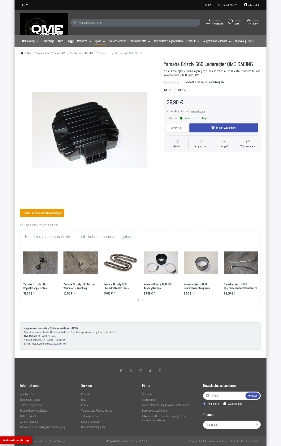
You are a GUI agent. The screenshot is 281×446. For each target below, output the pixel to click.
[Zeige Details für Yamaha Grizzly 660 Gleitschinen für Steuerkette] (241, 263)
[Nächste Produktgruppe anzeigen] (257, 274)
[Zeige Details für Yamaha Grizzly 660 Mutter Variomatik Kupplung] (80, 263)
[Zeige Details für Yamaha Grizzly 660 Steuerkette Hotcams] (121, 263)
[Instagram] (140, 371)
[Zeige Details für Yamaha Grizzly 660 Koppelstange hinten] (40, 263)
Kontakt (209, 4)
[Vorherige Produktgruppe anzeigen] (23, 274)
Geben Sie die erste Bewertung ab (204, 82)
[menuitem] (30, 41)
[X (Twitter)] (131, 371)
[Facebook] (121, 371)
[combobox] (25, 5)
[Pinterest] (160, 371)
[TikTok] (150, 371)
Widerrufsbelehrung (16, 440)
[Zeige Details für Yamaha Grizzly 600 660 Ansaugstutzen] (161, 263)
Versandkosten (198, 111)
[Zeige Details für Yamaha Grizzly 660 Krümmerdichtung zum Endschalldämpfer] (201, 263)
